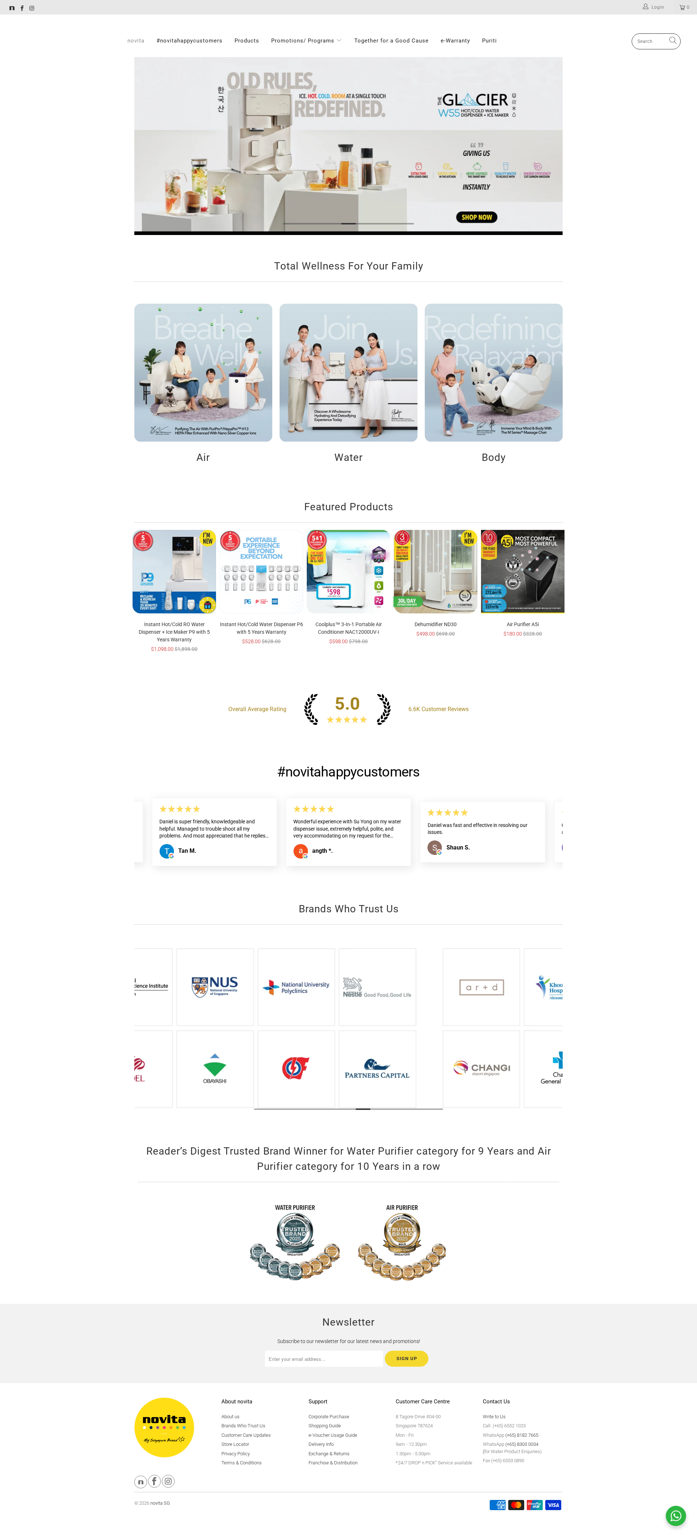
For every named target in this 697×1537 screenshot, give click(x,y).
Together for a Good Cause (391, 40)
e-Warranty (455, 40)
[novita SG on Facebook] (22, 9)
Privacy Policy (235, 1453)
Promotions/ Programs (303, 40)
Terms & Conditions (241, 1462)
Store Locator (235, 1444)
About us (230, 1416)
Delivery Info (321, 1444)
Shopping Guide (325, 1425)
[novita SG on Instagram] (31, 9)
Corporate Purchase (329, 1416)
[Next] (552, 146)
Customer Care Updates (246, 1435)
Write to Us (494, 1416)
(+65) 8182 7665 (521, 1435)
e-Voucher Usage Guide (333, 1435)
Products (247, 40)
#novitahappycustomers (189, 40)
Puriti (489, 40)
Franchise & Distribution (333, 1462)
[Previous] (144, 146)
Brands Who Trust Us (243, 1425)
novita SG (160, 1503)
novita (135, 40)
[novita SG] (12, 9)
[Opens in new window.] (171, 852)
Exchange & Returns (329, 1453)
